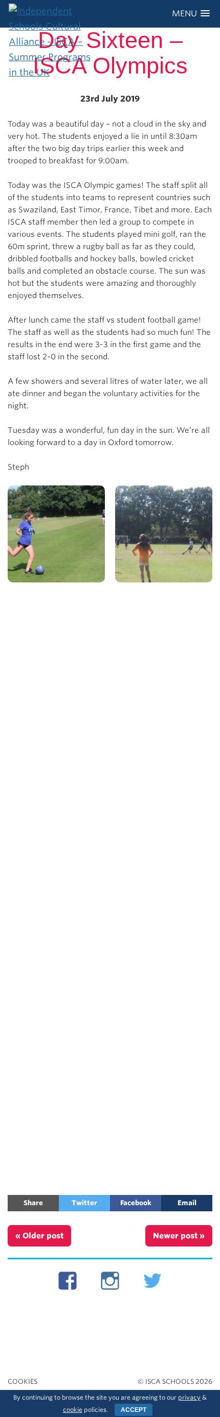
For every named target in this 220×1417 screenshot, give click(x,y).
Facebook (135, 1203)
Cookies (22, 1381)
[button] (191, 13)
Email (187, 1203)
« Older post (39, 1235)
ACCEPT (133, 1409)
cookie (72, 1409)
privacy (189, 1397)
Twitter (84, 1203)
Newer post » (179, 1235)
